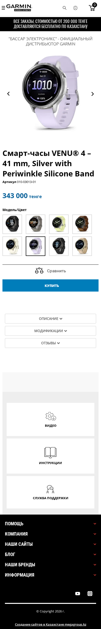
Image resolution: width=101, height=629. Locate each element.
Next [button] (93, 94)
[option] (50, 94)
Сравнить (56, 270)
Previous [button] (8, 94)
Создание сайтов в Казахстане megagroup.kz (50, 624)
